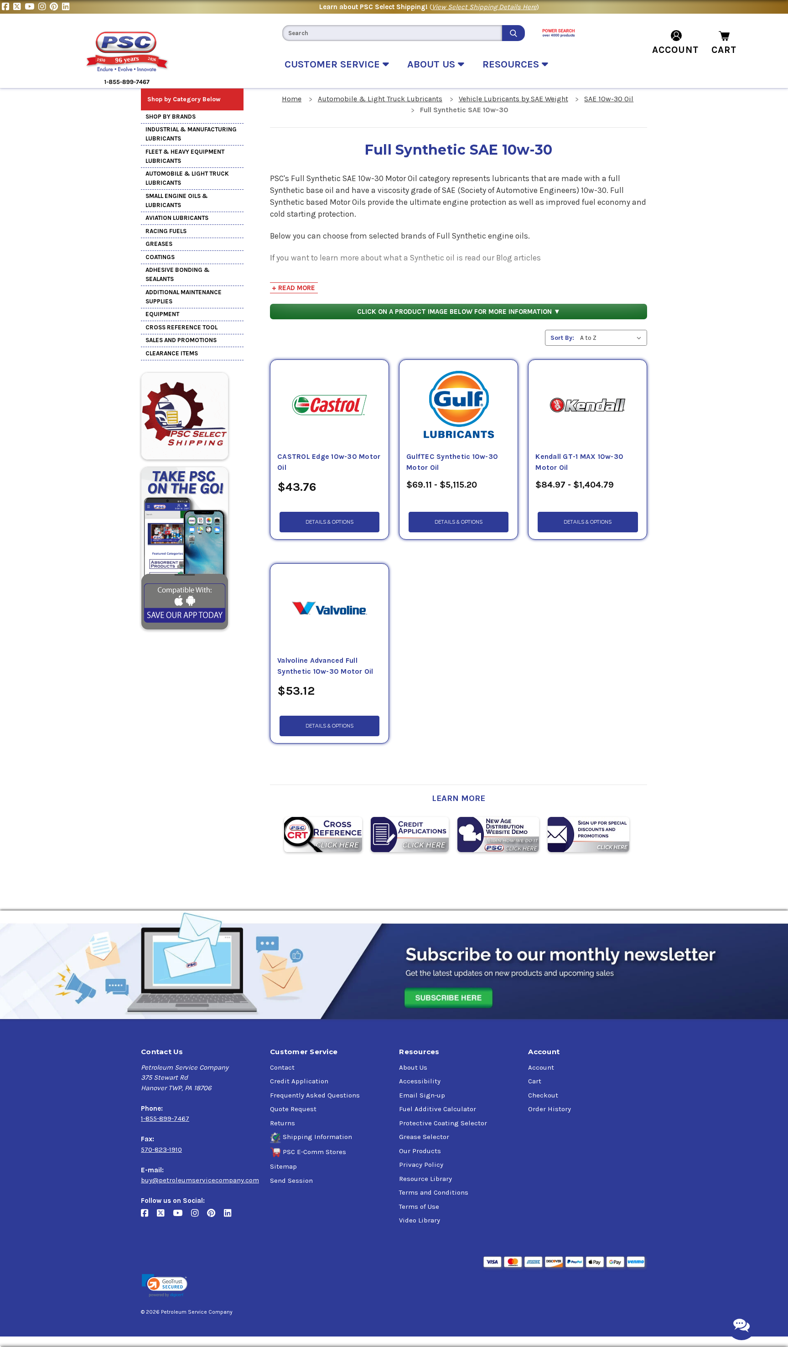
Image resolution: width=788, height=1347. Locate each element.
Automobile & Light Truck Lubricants (187, 178)
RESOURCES (512, 64)
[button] (164, 1286)
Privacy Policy (421, 1164)
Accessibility (420, 1081)
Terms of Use (419, 1206)
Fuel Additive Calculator (437, 1109)
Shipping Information (317, 1137)
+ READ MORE (293, 288)
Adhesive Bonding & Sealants (177, 274)
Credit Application (299, 1081)
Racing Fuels (166, 231)
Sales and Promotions (181, 340)
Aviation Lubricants (176, 217)
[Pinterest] (56, 7)
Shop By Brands (170, 116)
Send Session (291, 1180)
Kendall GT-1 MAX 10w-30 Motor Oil (579, 462)
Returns (282, 1123)
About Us (413, 1067)
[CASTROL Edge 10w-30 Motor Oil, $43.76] (329, 405)
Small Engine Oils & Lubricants (176, 200)
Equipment (162, 314)
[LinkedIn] (67, 7)
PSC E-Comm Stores (314, 1152)
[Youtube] (31, 7)
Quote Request (293, 1109)
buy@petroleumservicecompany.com (200, 1180)
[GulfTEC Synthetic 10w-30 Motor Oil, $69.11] (458, 405)
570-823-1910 (161, 1149)
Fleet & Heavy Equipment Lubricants (184, 156)
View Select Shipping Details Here (484, 7)
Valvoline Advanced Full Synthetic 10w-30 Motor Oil (325, 666)
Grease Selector (424, 1137)
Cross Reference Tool (181, 327)
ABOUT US (432, 64)
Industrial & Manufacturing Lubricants (191, 134)
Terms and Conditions (433, 1192)
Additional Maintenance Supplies (183, 297)
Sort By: (562, 338)
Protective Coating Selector (443, 1123)
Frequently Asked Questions (315, 1095)
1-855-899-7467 (165, 1118)
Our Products (420, 1151)
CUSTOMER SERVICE (334, 64)
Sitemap (283, 1166)
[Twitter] (19, 7)
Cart (534, 1081)
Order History (549, 1109)
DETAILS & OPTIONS (329, 522)
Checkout (543, 1095)
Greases (158, 243)
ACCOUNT (675, 49)
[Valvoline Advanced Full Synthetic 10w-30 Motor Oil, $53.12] (329, 609)
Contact (282, 1067)
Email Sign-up (422, 1095)
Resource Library (425, 1179)
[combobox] (392, 33)
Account (541, 1067)
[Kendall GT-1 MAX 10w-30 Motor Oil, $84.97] (588, 405)
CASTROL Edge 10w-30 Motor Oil (328, 462)
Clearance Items (171, 353)
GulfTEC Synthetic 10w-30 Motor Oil (452, 462)
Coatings (160, 257)
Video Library (419, 1220)
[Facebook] (7, 7)
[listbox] (613, 337)
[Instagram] (44, 7)
